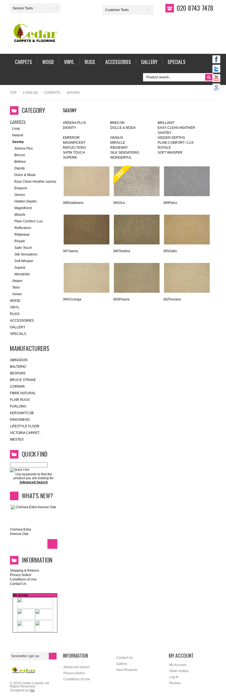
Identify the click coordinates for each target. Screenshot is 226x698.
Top (13, 93)
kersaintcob (22, 413)
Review (175, 683)
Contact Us (18, 584)
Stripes (17, 281)
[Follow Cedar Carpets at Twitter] (216, 69)
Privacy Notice (20, 575)
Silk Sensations (124, 152)
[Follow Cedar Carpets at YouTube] (216, 78)
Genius (116, 138)
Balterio (18, 367)
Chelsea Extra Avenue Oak (20, 532)
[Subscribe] (53, 656)
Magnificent (74, 143)
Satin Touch (74, 152)
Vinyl (15, 307)
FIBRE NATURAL (23, 393)
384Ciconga (72, 299)
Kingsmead (20, 420)
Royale (164, 148)
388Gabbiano (73, 203)
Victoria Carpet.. (25, 433)
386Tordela (121, 251)
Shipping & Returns (24, 570)
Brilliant (166, 123)
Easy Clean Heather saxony (35, 181)
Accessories (22, 321)
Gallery (17, 327)
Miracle (117, 143)
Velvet (16, 294)
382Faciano (172, 299)
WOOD (15, 301)
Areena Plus (74, 123)
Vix (32, 690)
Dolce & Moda (123, 128)
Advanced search (76, 667)
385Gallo (170, 251)
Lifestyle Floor (24, 426)
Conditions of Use (23, 579)
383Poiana (121, 299)
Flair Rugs (20, 400)
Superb (70, 157)
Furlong (18, 406)
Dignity (69, 128)
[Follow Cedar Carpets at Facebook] (216, 60)
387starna (70, 251)
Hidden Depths (171, 138)
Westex (17, 439)
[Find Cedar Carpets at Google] (216, 88)
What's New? (37, 495)
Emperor (71, 138)
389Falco (170, 203)
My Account (177, 665)
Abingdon (19, 360)
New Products (126, 670)
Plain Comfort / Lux (176, 143)
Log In (174, 677)
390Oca (119, 203)
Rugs (15, 314)
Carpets (52, 93)
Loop (16, 128)
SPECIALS (18, 334)
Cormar (17, 386)
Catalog (30, 93)
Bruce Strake (23, 380)
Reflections (74, 148)
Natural (17, 135)
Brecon (117, 123)
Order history (179, 671)
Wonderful (121, 157)
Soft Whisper (170, 152)
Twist (16, 287)
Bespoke (18, 373)
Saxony (18, 142)
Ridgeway (119, 148)
